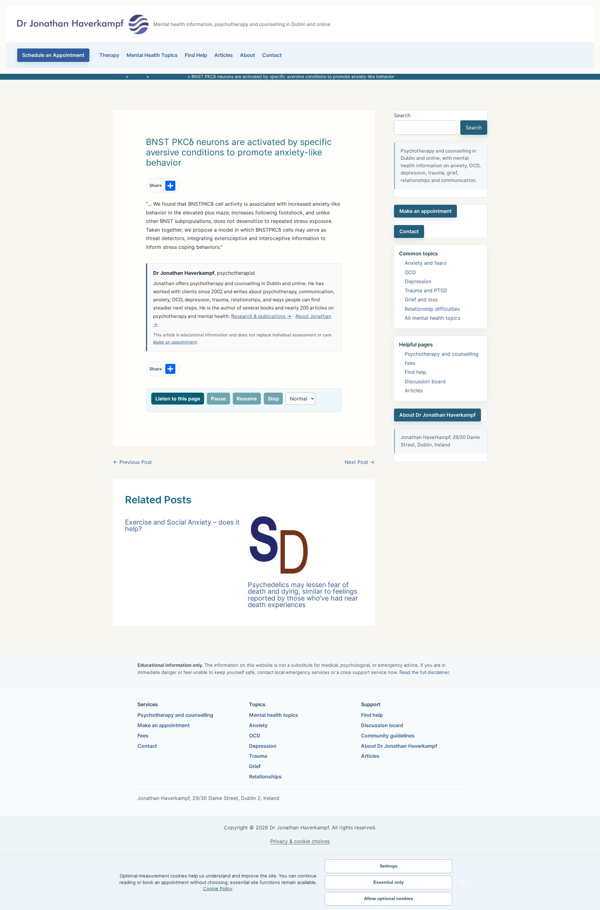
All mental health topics (432, 318)
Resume (247, 398)
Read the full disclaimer (424, 672)
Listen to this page (177, 398)
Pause (218, 398)
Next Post (359, 462)
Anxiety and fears (425, 263)
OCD (410, 272)
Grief (255, 766)
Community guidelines (388, 735)
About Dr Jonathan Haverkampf (437, 415)
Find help (415, 372)
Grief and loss (421, 299)
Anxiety (258, 725)
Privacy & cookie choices (300, 841)
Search (402, 115)
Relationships (265, 776)
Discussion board (425, 381)
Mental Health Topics (152, 55)
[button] (53, 55)
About (247, 55)
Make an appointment (175, 341)
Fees (410, 363)
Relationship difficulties (432, 309)
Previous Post (132, 462)
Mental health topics (273, 715)
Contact (272, 55)
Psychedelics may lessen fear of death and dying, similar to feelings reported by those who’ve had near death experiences (303, 595)
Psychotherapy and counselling (441, 354)
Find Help (196, 55)
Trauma (258, 756)
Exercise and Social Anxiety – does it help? (182, 525)
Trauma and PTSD (426, 290)
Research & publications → (261, 316)
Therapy (109, 55)
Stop (273, 398)
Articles (223, 55)
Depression (418, 281)
